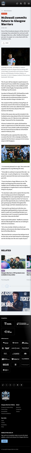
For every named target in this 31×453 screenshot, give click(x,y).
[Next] (7, 286)
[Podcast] (21, 385)
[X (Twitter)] (6, 385)
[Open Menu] (29, 3)
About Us (18, 407)
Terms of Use (4, 409)
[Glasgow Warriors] (3, 3)
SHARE (6, 43)
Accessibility (4, 411)
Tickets (3, 422)
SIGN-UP (4, 441)
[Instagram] (10, 385)
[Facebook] (14, 385)
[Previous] (3, 286)
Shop (2, 427)
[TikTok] (2, 385)
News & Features (8, 10)
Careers (18, 411)
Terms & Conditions (6, 413)
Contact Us (18, 409)
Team (2, 420)
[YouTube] (17, 385)
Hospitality (4, 425)
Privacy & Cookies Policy (7, 407)
